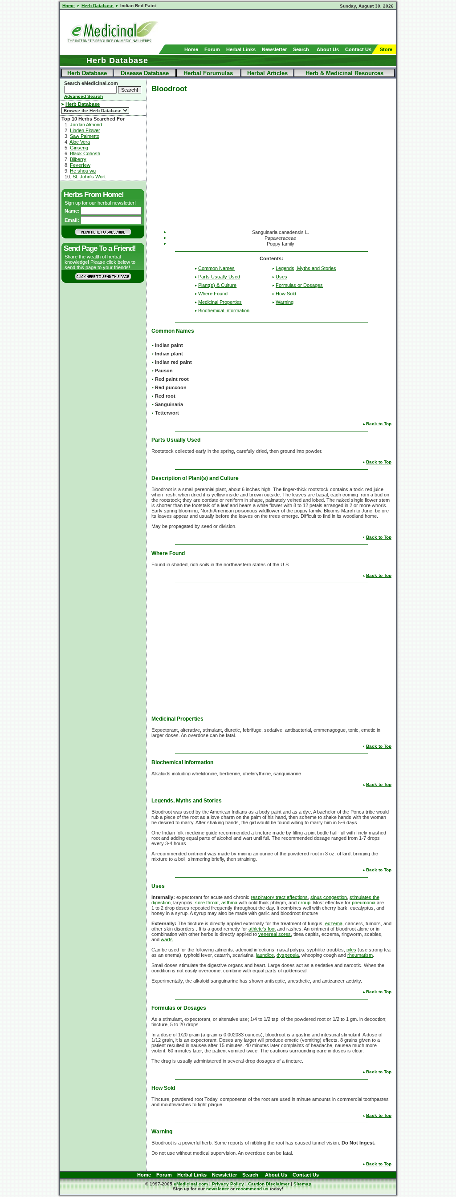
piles (351, 949)
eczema (333, 923)
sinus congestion (328, 897)
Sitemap (302, 1183)
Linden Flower (85, 130)
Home (191, 49)
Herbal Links (241, 49)
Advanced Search (83, 96)
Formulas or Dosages (299, 285)
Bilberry (78, 159)
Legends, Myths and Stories (306, 268)
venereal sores (274, 934)
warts (167, 939)
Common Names (216, 268)
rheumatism (360, 955)
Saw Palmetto (84, 136)
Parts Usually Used (219, 276)
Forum (212, 49)
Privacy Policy (228, 1183)
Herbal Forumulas (208, 73)
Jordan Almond (86, 124)
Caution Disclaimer (268, 1183)
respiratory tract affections (279, 897)
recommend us (252, 1188)
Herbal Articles (267, 73)
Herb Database (87, 73)
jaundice (265, 955)
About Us (328, 49)
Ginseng (79, 147)
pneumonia (363, 902)
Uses (281, 276)
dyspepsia (288, 955)
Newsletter (274, 49)
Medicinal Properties (220, 302)
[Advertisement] (292, 27)
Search (301, 49)
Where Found (213, 293)
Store (386, 49)
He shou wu (83, 170)
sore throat (207, 902)
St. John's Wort (89, 176)
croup (304, 902)
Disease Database (145, 73)
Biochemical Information (223, 310)
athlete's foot (262, 928)
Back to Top (378, 423)
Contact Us (358, 49)
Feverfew (80, 165)
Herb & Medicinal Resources (344, 73)
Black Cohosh (85, 153)
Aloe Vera (79, 142)
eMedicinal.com (191, 1183)
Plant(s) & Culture (217, 285)
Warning (284, 302)
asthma (229, 902)
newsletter (217, 1188)
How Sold (286, 293)
